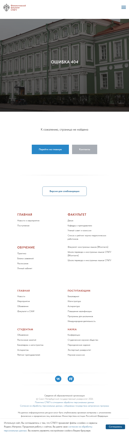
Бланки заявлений (25, 383)
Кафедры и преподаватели (80, 350)
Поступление (23, 350)
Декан (70, 345)
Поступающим (79, 415)
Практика (21, 378)
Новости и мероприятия (28, 345)
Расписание (22, 388)
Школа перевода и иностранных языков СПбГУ (89, 385)
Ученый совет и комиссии (79, 355)
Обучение (26, 372)
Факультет (77, 339)
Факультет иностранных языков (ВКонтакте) (88, 371)
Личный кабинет (24, 393)
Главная (24, 339)
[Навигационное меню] (123, 7)
